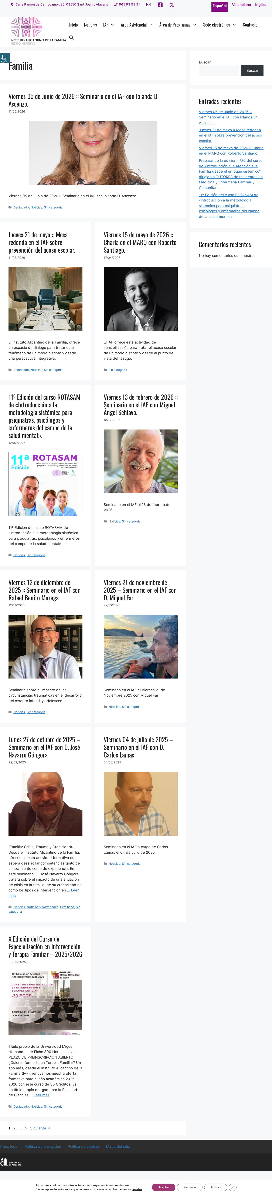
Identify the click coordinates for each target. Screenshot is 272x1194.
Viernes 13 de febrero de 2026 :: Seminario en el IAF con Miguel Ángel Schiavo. (141, 404)
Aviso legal (9, 1146)
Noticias (90, 24)
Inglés (260, 5)
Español (219, 6)
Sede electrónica (216, 24)
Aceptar (163, 1187)
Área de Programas (174, 24)
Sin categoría (53, 207)
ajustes (137, 1189)
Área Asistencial (134, 24)
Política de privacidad (43, 1146)
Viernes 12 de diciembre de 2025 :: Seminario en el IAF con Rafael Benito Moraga (44, 589)
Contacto (250, 24)
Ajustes (216, 1187)
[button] (71, 37)
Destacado (21, 207)
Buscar (205, 62)
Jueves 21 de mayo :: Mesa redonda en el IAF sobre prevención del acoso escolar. (41, 242)
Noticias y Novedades (42, 907)
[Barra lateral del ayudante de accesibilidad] (5, 58)
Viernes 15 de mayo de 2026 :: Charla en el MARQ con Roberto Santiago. (140, 242)
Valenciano (241, 5)
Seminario (67, 907)
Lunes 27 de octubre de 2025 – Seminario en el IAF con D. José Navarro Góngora (44, 747)
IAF (105, 24)
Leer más (42, 1095)
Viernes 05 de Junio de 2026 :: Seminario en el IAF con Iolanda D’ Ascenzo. (83, 99)
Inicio (73, 24)
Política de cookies (84, 1146)
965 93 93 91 (129, 4)
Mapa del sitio (118, 1146)
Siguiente (40, 1128)
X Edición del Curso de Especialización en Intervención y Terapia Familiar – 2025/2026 (45, 946)
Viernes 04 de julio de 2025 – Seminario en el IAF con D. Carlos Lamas (138, 747)
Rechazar (189, 1187)
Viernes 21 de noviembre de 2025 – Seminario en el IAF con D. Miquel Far (140, 589)
